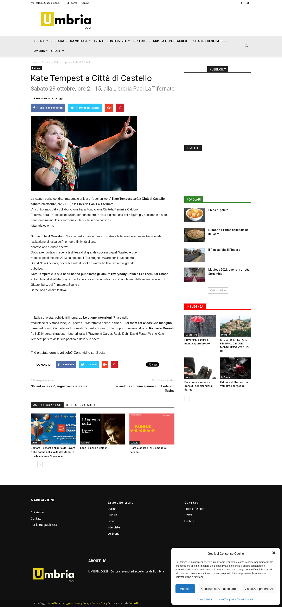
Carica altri (216, 290)
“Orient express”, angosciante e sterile (59, 386)
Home (34, 62)
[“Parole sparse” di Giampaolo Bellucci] (151, 428)
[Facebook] (241, 3)
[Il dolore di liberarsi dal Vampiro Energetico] (235, 368)
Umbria (39, 51)
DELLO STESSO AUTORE (82, 405)
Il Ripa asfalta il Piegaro (224, 249)
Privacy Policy (82, 603)
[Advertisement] (176, 21)
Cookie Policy (204, 599)
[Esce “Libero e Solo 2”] (102, 428)
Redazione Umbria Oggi (48, 98)
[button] (274, 553)
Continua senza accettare (218, 588)
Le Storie (140, 41)
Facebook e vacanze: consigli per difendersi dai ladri (198, 386)
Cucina (39, 41)
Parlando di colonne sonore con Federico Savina (144, 388)
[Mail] (248, 3)
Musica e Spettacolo (170, 41)
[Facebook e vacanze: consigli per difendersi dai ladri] (200, 368)
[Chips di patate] (194, 215)
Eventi (99, 41)
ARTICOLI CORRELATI (47, 405)
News (188, 377)
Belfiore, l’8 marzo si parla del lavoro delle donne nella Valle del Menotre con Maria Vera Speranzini (53, 452)
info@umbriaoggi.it (60, 603)
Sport (56, 51)
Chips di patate (218, 210)
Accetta (185, 588)
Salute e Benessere (208, 41)
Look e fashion (194, 509)
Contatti (85, 2)
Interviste (118, 41)
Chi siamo (72, 2)
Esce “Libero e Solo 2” (94, 447)
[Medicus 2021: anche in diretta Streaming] (194, 275)
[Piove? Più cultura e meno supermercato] (200, 326)
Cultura (57, 41)
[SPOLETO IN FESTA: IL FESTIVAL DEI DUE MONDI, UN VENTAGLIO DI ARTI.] (235, 326)
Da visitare (79, 41)
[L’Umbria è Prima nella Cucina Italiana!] (194, 235)
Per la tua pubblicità (44, 525)
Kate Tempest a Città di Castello (236, 599)
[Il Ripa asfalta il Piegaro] (194, 255)
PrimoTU (134, 603)
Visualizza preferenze (259, 588)
